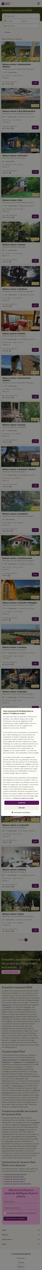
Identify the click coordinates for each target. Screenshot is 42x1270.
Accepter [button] (21, 802)
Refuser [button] (22, 808)
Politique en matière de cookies (23, 798)
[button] (21, 812)
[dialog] (21, 762)
